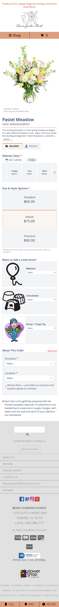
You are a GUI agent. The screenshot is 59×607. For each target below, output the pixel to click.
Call (11, 604)
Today (32, 159)
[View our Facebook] (21, 500)
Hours (50, 604)
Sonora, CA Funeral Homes (15, 585)
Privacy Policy (9, 595)
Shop (17, 35)
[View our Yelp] (37, 500)
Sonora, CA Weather (13, 590)
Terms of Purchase (30, 595)
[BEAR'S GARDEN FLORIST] (30, 27)
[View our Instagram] (32, 500)
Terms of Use (51, 595)
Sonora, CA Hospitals (46, 585)
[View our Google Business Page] (27, 500)
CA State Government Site (42, 590)
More (6, 139)
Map (30, 604)
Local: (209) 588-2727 (29, 523)
